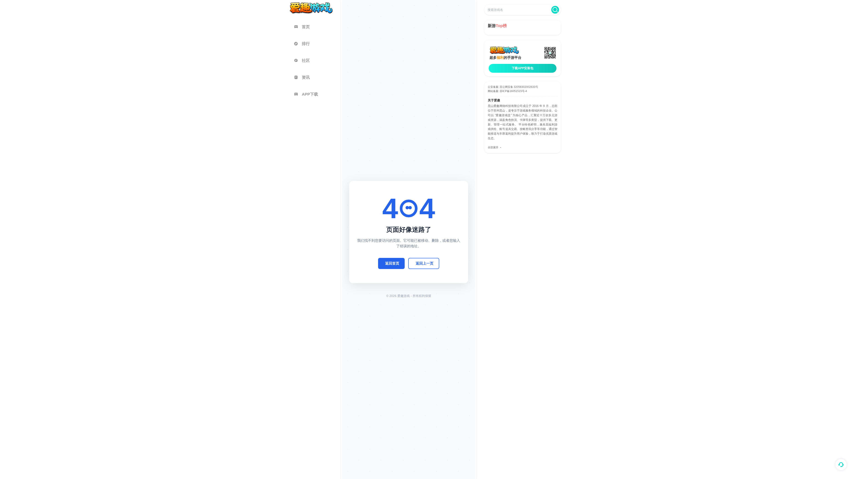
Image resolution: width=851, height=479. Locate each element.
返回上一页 (424, 262)
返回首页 (392, 262)
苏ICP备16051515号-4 (513, 91)
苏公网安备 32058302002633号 (519, 86)
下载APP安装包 (522, 68)
